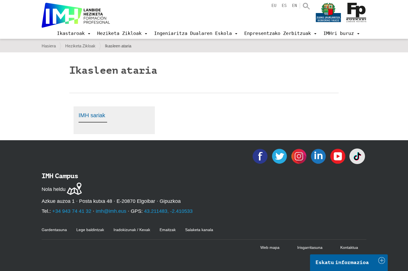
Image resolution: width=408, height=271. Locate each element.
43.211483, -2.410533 (168, 211)
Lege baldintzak (90, 229)
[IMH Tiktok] (357, 156)
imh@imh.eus (111, 211)
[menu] (73, 33)
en (294, 5)
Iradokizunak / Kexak (132, 229)
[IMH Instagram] (299, 156)
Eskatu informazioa (342, 262)
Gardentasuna (54, 229)
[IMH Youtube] (338, 156)
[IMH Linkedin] (319, 156)
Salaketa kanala (199, 229)
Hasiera (49, 46)
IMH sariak (92, 115)
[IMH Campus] (76, 15)
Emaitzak (168, 229)
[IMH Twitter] (280, 156)
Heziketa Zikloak (80, 46)
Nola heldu (54, 189)
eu (273, 5)
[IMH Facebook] (260, 156)
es (284, 5)
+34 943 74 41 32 (71, 211)
